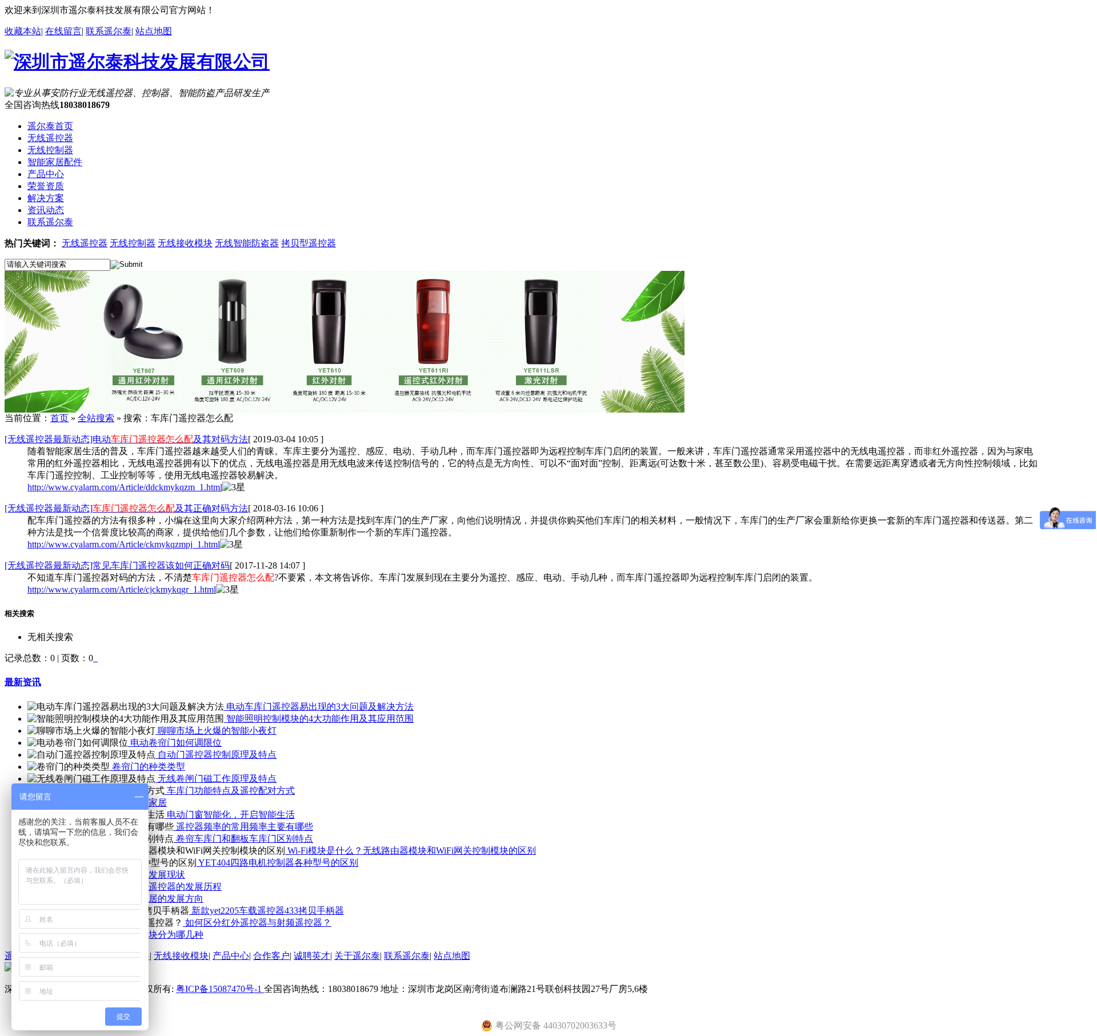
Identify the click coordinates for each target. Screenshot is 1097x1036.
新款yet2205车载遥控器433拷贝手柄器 (266, 910)
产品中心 (231, 956)
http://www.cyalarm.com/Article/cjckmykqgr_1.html (121, 589)
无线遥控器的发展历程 (175, 886)
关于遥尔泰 (357, 956)
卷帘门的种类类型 (147, 766)
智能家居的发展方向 (161, 898)
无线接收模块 (185, 243)
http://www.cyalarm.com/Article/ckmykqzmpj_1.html (123, 544)
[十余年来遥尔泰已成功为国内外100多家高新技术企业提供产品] (344, 409)
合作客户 (271, 956)
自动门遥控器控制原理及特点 (216, 754)
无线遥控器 (84, 243)
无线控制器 (132, 243)
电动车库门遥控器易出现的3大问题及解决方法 (319, 706)
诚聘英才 (312, 956)
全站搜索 (96, 418)
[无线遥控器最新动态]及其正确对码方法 (126, 508)
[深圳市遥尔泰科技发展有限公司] (137, 61)
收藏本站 (23, 31)
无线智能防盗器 (247, 243)
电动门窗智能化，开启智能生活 (230, 814)
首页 (59, 418)
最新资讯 (23, 682)
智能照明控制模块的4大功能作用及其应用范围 (319, 718)
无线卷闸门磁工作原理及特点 (216, 778)
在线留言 (63, 31)
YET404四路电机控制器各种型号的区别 (277, 862)
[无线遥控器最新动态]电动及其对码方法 (126, 439)
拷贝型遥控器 (308, 243)
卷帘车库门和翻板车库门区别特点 (243, 838)
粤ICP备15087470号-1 (220, 989)
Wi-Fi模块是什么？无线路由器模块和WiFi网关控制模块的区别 (410, 850)
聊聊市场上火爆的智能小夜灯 (216, 730)
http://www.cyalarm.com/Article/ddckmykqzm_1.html (124, 487)
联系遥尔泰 (108, 31)
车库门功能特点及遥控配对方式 (230, 790)
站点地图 (153, 31)
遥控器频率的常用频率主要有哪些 (243, 826)
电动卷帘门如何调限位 (175, 742)
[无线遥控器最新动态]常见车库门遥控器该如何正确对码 (117, 565)
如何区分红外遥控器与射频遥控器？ (257, 922)
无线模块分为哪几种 (161, 934)
